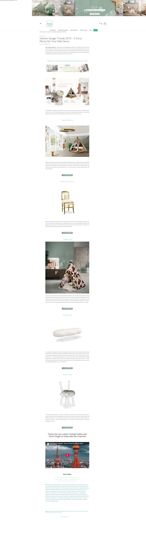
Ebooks (90, 30)
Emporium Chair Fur (67, 181)
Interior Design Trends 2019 (70, 511)
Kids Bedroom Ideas (53, 512)
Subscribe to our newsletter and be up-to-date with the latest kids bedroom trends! (67, 61)
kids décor (59, 512)
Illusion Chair (67, 375)
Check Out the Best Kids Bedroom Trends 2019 (68, 480)
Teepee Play (67, 239)
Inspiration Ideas (83, 30)
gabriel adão (48, 44)
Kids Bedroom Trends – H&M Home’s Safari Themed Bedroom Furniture (67, 479)
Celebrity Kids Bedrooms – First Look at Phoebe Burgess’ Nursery (67, 477)
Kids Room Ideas (53, 30)
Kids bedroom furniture (63, 30)
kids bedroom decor (79, 511)
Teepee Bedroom (67, 120)
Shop (96, 30)
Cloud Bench (67, 315)
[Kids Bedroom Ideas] (61, 23)
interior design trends (60, 511)
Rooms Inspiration (74, 30)
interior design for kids (51, 511)
